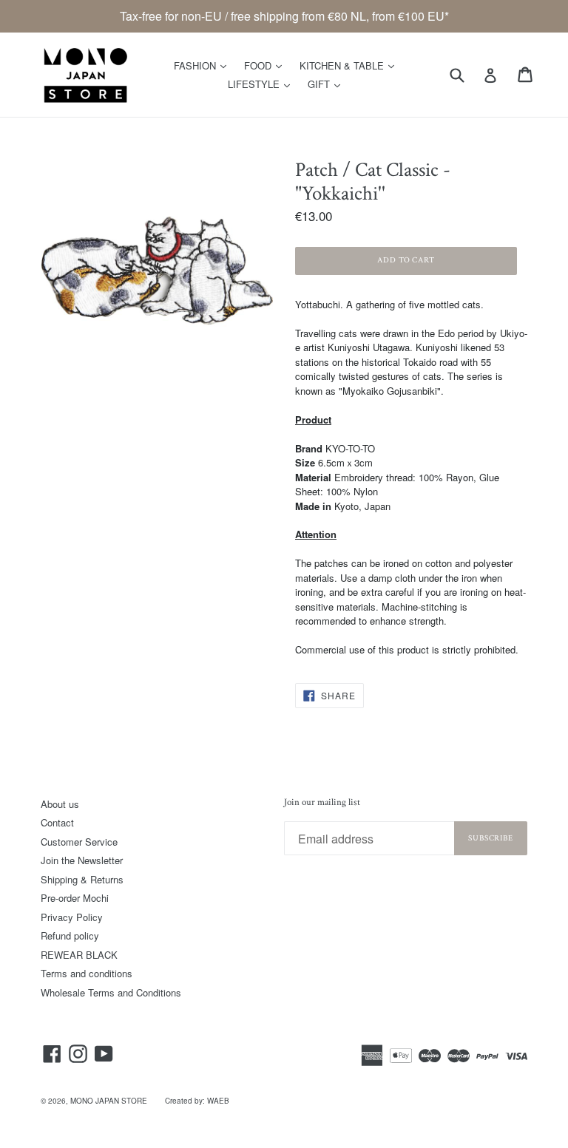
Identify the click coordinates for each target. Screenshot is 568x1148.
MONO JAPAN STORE (108, 1101)
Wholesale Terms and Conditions (111, 992)
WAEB (218, 1101)
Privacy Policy (72, 917)
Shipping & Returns (82, 879)
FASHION (204, 65)
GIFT (328, 83)
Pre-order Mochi (75, 898)
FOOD (266, 65)
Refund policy (70, 935)
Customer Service (79, 842)
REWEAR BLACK (79, 955)
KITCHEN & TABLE (351, 65)
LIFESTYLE (262, 83)
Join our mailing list (322, 803)
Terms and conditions (86, 973)
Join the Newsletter (82, 860)
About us (60, 804)
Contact (57, 822)
